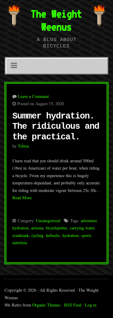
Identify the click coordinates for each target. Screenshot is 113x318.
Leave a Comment (33, 96)
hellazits (53, 235)
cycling (37, 235)
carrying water (82, 228)
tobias (23, 146)
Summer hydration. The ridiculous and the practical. (55, 126)
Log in (90, 305)
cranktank (20, 235)
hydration (70, 235)
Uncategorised (48, 220)
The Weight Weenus (56, 20)
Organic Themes (46, 305)
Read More (22, 197)
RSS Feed (72, 305)
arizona (37, 228)
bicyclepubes (56, 228)
